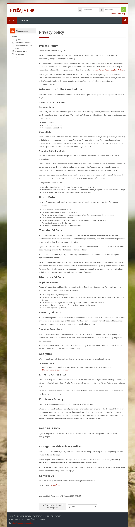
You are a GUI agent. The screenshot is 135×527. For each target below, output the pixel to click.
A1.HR (11, 20)
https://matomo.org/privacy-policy (55, 370)
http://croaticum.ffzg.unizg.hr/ (23, 523)
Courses (18, 57)
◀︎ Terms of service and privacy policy (52, 506)
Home (14, 36)
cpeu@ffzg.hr (55, 485)
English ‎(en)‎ (23, 20)
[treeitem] (23, 47)
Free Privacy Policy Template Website (109, 70)
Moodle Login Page (118, 14)
